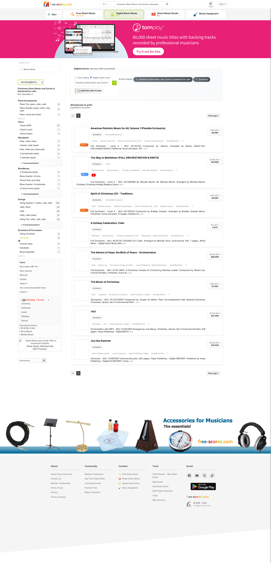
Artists (23, 292)
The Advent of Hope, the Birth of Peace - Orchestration (123, 252)
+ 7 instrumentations (29, 163)
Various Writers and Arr (101, 353)
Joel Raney (96, 324)
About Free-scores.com (61, 474)
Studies (23, 279)
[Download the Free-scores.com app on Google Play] (203, 486)
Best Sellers (25, 266)
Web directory (158, 500)
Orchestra (203, 79)
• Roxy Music (25, 331)
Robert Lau (102, 265)
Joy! (93, 311)
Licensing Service (93, 483)
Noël (93, 206)
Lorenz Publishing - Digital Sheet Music (151, 265)
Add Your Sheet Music (95, 478)
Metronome (157, 482)
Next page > (213, 116)
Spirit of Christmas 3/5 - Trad (146, 206)
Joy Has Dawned (101, 340)
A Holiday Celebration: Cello (107, 223)
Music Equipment (130, 488)
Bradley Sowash (104, 206)
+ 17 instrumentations (30, 225)
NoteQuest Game (160, 486)
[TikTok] (212, 476)
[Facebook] (189, 476)
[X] (204, 476)
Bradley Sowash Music (123, 206)
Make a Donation (92, 492)
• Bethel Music (26, 334)
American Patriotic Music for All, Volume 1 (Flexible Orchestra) (128, 128)
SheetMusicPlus (172, 141)
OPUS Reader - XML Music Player (164, 475)
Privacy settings (58, 497)
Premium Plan (91, 488)
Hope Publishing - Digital (140, 294)
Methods (24, 275)
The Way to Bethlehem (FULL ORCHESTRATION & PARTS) (125, 157)
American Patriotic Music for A (130, 141)
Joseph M (102, 294)
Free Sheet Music (130, 474)
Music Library (29, 69)
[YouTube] (197, 476)
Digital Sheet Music (131, 483)
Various (95, 141)
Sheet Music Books (131, 478)
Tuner (155, 495)
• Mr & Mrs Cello (27, 328)
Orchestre (97, 134)
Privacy (54, 492)
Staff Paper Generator (162, 491)
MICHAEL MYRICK (150, 170)
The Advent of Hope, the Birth (121, 265)
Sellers (23, 283)
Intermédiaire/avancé (113, 134)
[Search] (114, 83)
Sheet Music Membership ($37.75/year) (40, 347)
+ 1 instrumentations (29, 194)
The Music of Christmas (105, 281)
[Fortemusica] (188, 504)
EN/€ (221, 4)
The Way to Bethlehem (131, 170)
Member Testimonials (60, 483)
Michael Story (107, 236)
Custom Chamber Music (154, 141)
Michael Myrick (98, 170)
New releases (26, 271)
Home (22, 262)
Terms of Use (57, 488)
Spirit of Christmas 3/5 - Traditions (112, 193)
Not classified (26, 94)
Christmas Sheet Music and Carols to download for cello (164, 79)
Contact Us (56, 478)
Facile (107, 164)
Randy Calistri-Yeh (107, 141)
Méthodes (96, 236)
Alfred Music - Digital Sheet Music (154, 236)
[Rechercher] (167, 4)
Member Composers (94, 474)
